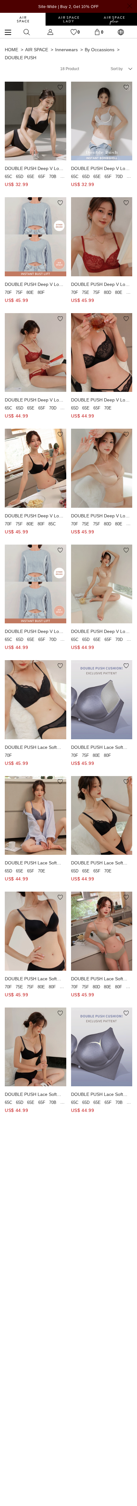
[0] (97, 32)
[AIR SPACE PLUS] (114, 19)
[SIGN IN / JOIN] (50, 32)
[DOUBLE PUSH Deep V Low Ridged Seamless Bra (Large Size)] (35, 468)
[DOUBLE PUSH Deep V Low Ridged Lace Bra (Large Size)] (35, 236)
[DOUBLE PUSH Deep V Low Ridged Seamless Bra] (35, 584)
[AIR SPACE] (23, 19)
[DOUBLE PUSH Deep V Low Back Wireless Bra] (35, 121)
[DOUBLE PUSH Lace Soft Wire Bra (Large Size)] (35, 699)
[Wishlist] (73, 32)
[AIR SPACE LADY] (68, 19)
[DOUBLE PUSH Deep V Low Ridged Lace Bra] (35, 352)
